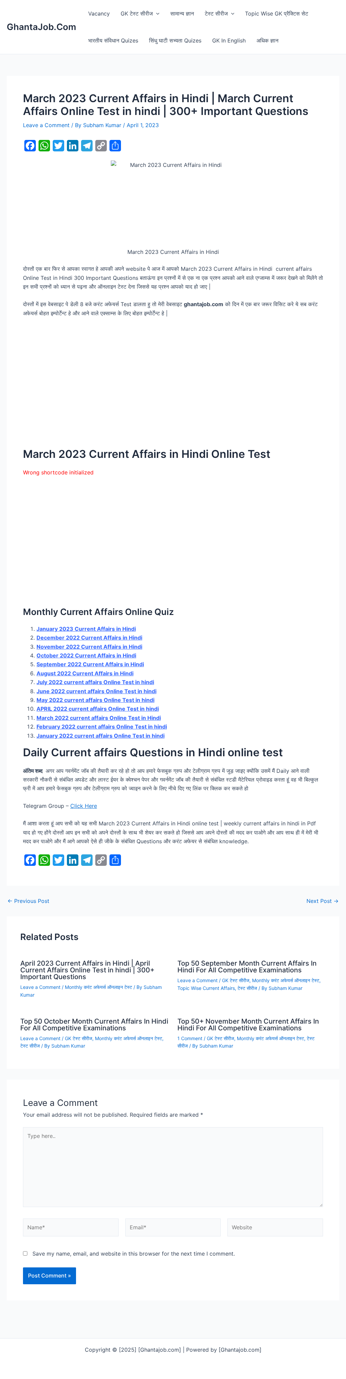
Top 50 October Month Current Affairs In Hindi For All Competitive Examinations (94, 1024)
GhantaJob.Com (41, 27)
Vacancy (99, 13)
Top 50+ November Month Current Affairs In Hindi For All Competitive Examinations (248, 1024)
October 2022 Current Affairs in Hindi (86, 655)
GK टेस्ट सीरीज (137, 13)
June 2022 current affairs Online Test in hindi (96, 691)
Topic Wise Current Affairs (206, 988)
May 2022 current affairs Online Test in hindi (95, 700)
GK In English (229, 40)
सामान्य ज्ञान (182, 13)
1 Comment (189, 1038)
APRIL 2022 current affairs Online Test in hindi (97, 708)
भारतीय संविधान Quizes (113, 40)
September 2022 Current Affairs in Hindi (90, 664)
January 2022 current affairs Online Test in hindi (100, 735)
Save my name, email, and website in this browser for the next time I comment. (133, 1253)
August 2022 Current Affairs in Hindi (84, 673)
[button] (156, 13)
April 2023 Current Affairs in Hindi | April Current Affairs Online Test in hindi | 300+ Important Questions (87, 970)
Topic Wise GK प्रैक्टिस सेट (276, 13)
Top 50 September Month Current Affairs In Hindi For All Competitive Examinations (247, 966)
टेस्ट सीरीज (216, 13)
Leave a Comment (46, 125)
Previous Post (28, 901)
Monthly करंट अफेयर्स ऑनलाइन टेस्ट (98, 987)
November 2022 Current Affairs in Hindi (89, 646)
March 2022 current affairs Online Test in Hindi (98, 717)
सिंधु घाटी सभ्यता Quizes (175, 40)
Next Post (322, 901)
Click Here (83, 805)
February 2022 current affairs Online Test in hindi (101, 726)
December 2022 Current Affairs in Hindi (89, 637)
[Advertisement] (173, 382)
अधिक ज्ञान (267, 40)
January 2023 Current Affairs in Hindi (86, 628)
